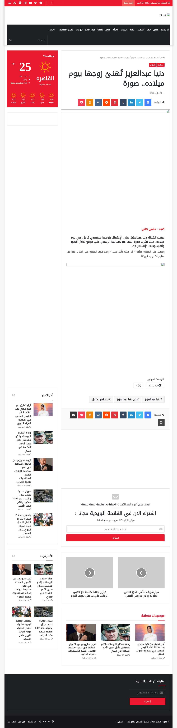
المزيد (52, 29)
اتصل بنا (12, 722)
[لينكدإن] (131, 102)
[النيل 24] (165, 15)
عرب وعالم (90, 29)
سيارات (124, 29)
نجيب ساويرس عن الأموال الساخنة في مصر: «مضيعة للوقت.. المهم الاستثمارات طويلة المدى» (82, 649)
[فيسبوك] (148, 102)
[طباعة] (161, 422)
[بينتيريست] (114, 102)
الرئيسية (164, 29)
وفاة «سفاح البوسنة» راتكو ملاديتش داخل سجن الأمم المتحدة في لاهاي (115, 647)
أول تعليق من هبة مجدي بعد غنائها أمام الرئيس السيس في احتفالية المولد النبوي (150, 649)
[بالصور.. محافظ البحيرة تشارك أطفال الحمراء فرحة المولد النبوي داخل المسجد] (43, 519)
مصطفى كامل (100, 399)
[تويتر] (139, 102)
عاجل (155, 29)
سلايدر (149, 57)
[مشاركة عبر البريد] (73, 415)
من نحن (21, 722)
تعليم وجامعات (66, 29)
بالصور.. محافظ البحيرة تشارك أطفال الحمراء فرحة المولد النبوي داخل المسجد (23, 524)
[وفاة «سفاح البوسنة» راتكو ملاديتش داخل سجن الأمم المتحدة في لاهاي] (115, 632)
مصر (149, 29)
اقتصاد (141, 29)
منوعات (79, 29)
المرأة (115, 29)
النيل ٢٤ (119, 722)
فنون (107, 29)
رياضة (132, 29)
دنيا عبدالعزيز (152, 399)
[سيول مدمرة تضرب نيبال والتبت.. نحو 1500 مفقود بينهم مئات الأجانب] (43, 495)
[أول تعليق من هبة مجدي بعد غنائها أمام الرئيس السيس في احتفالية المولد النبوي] (150, 632)
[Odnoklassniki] (89, 102)
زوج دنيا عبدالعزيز (127, 399)
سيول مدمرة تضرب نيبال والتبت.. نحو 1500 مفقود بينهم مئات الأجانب (22, 498)
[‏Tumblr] (123, 102)
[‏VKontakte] (98, 102)
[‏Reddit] (106, 102)
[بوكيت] (81, 102)
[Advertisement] (115, 197)
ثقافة (100, 29)
